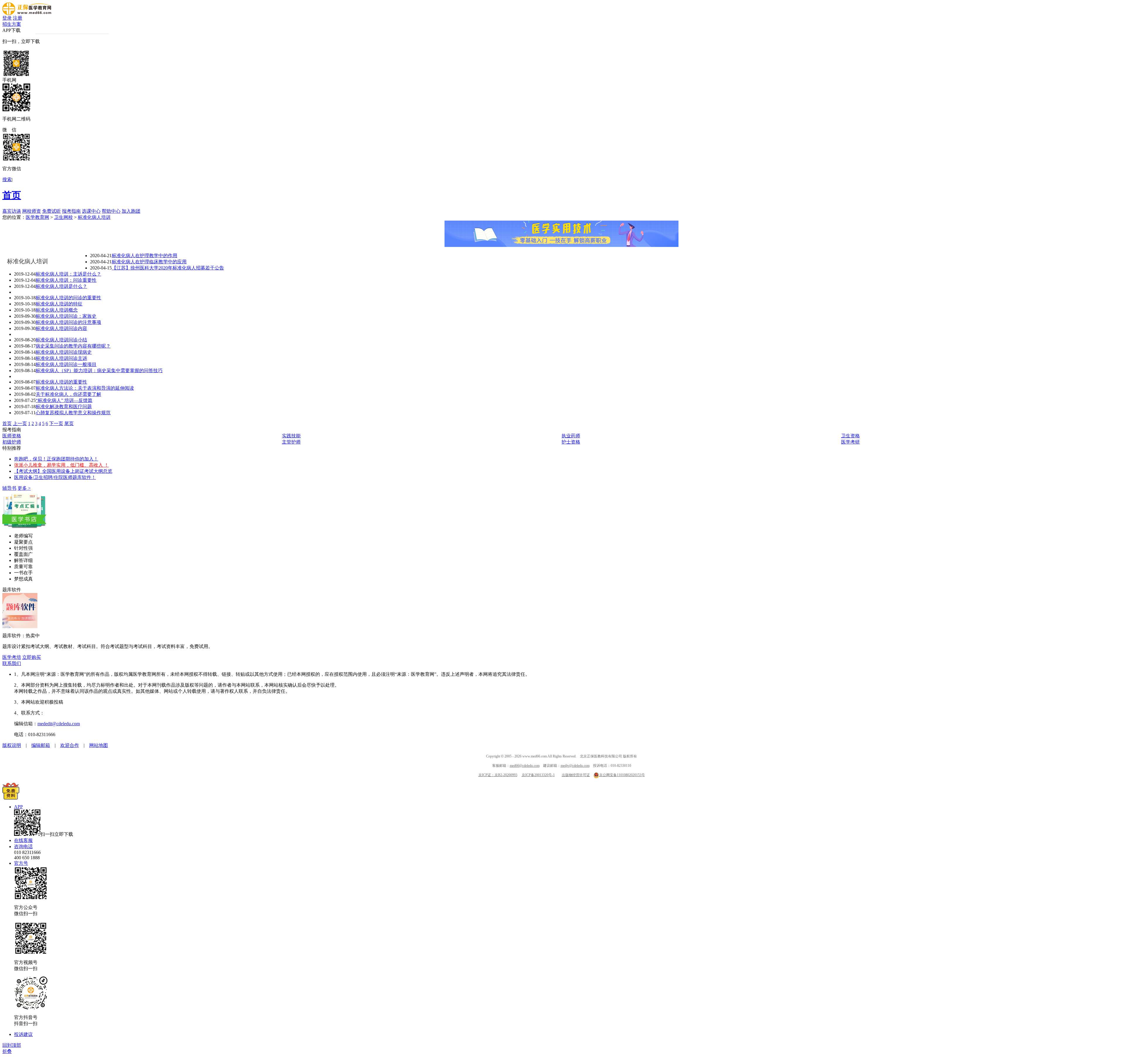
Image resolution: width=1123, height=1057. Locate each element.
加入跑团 (131, 211)
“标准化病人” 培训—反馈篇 (64, 400)
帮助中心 (111, 211)
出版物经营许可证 (576, 775)
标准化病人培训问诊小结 (61, 339)
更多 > (24, 488)
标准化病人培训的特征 (59, 303)
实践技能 (291, 435)
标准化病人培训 (94, 217)
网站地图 (98, 745)
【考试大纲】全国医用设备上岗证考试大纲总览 (63, 471)
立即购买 (31, 657)
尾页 (69, 423)
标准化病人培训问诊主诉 (61, 358)
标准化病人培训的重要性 (61, 381)
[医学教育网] (26, 13)
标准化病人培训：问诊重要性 (66, 280)
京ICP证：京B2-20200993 (497, 775)
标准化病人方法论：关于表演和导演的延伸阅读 (85, 388)
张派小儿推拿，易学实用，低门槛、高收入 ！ (61, 465)
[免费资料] (10, 797)
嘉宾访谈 (11, 211)
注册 (17, 18)
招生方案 (11, 24)
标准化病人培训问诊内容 (61, 328)
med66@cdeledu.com (525, 766)
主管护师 (291, 441)
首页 (11, 195)
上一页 (20, 423)
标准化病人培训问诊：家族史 (66, 316)
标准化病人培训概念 (57, 309)
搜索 (7, 179)
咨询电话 (23, 846)
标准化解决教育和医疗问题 (64, 406)
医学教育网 (37, 217)
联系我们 (11, 663)
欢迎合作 (69, 745)
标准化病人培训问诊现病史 (64, 352)
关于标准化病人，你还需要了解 (68, 394)
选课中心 (91, 211)
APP (18, 806)
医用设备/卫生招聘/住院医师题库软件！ (55, 477)
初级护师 (11, 441)
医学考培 (11, 657)
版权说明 (11, 745)
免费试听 (51, 211)
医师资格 (11, 435)
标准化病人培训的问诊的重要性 (68, 297)
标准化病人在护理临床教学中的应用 (149, 261)
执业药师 (571, 435)
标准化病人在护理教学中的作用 (144, 255)
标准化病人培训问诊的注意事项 (68, 322)
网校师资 (31, 211)
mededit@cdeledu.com (58, 723)
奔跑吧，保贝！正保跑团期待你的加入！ (56, 458)
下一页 (56, 423)
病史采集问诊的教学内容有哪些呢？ (73, 345)
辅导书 (9, 488)
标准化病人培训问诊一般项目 (66, 364)
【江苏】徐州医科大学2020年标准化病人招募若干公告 (168, 267)
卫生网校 (63, 217)
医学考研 (850, 441)
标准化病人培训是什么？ (61, 286)
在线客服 (23, 840)
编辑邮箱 (40, 745)
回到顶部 (11, 1045)
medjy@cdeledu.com (575, 766)
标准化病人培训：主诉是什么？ (68, 273)
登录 (7, 18)
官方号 (21, 863)
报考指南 (71, 211)
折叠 (7, 1051)
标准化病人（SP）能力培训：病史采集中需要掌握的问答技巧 (99, 370)
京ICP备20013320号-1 (538, 775)
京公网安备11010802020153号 (622, 775)
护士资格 (571, 441)
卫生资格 (850, 435)
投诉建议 (23, 1034)
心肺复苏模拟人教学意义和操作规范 (73, 412)
